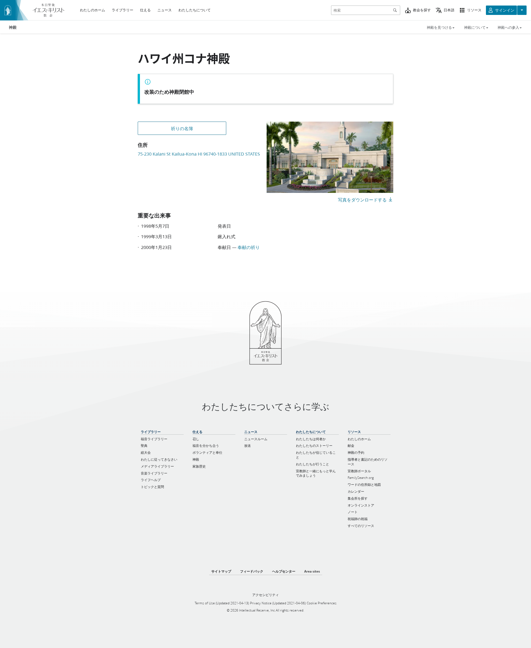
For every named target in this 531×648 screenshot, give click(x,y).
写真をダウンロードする (362, 199)
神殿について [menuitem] (475, 27)
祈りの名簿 (182, 128)
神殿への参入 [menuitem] (508, 27)
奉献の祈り (249, 247)
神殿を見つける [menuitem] (439, 27)
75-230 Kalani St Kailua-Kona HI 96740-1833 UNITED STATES (199, 154)
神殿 (13, 27)
